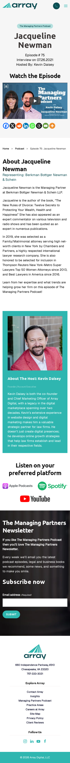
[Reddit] (19, 126)
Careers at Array (35, 709)
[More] (52, 126)
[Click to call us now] (56, 5)
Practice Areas (35, 705)
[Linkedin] (26, 126)
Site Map (35, 713)
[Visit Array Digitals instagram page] (25, 741)
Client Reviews (35, 722)
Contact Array (35, 691)
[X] (12, 126)
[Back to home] (20, 6)
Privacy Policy (35, 718)
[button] (65, 6)
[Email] (46, 126)
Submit (11, 614)
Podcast (19, 148)
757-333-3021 (35, 673)
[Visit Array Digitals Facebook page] (45, 741)
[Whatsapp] (32, 126)
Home (6, 148)
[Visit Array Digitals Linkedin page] (32, 741)
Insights (35, 696)
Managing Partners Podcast (35, 700)
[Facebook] (6, 126)
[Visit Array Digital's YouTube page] (38, 741)
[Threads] (39, 126)
